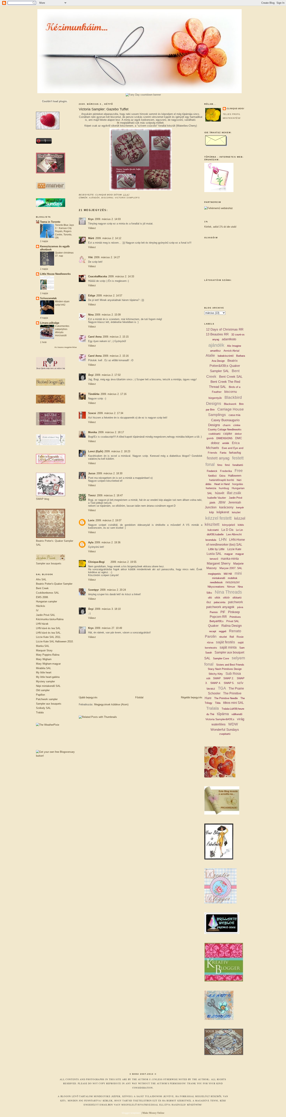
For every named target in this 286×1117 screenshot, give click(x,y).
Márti (91, 238)
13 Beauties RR (217, 334)
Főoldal (139, 697)
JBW (221, 502)
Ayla (90, 542)
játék (212, 502)
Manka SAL (42, 645)
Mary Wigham (44, 659)
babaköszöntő (225, 355)
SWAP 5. (229, 682)
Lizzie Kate (234, 549)
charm (227, 425)
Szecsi (92, 413)
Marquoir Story (44, 650)
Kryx (91, 219)
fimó (227, 465)
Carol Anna (95, 336)
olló (210, 597)
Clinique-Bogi (96, 561)
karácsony (226, 507)
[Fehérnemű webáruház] (218, 208)
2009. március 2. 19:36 (107, 542)
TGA (222, 688)
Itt (118, 122)
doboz (215, 443)
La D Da (227, 530)
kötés (241, 524)
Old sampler (43, 690)
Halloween (234, 475)
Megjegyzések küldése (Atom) (111, 704)
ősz (208, 602)
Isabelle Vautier (216, 497)
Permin (214, 612)
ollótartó (236, 597)
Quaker (213, 626)
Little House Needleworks (55, 273)
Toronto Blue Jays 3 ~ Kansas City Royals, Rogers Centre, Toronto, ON (64, 231)
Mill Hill (228, 573)
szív (240, 683)
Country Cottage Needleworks (224, 429)
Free (239, 470)
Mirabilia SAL (43, 668)
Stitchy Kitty (216, 673)
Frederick (212, 471)
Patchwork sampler (47, 699)
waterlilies (218, 724)
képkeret (223, 512)
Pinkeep (234, 612)
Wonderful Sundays (225, 729)
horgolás (237, 484)
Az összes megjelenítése (65, 347)
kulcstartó (213, 529)
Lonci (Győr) (95, 451)
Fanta (223, 452)
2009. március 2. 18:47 (110, 495)
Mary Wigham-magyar (48, 663)
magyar (228, 553)
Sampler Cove (221, 658)
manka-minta (230, 558)
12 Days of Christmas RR (224, 329)
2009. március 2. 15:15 (116, 336)
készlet (236, 512)
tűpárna (223, 714)
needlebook (216, 582)
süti (208, 678)
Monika (92, 432)
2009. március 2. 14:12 (108, 238)
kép (211, 512)
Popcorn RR (218, 616)
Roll (232, 636)
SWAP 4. (215, 682)
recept (212, 631)
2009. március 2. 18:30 (109, 473)
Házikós (40, 606)
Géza (222, 475)
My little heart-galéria (48, 677)
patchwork (235, 602)
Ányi (91, 374)
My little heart (43, 672)
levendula (210, 539)
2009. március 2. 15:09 (108, 314)
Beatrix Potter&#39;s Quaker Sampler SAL (225, 366)
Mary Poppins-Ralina (47, 654)
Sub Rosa (233, 674)
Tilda (217, 702)
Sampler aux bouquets (48, 703)
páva (240, 607)
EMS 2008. (42, 597)
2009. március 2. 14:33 (121, 276)
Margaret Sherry (219, 563)
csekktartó (214, 433)
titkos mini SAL (233, 702)
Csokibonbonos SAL (47, 592)
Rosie (240, 636)
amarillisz (215, 350)
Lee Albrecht (234, 534)
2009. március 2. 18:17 (111, 432)
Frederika (226, 471)
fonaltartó (237, 465)
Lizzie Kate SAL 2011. (48, 637)
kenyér (240, 507)
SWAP (217, 678)
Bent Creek (42, 588)
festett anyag (218, 458)
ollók (217, 597)
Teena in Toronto (50, 221)
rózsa (210, 642)
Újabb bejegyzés (88, 697)
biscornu (107, 198)
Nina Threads (228, 592)
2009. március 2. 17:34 (110, 413)
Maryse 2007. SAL (230, 568)
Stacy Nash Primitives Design (225, 669)
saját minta (228, 647)
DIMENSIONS (224, 438)
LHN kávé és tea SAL (48, 628)
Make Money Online (153, 1112)
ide (228, 226)
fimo (219, 465)
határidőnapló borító (221, 479)
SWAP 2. (228, 678)
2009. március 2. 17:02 (108, 374)
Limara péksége (49, 322)
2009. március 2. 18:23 (117, 451)
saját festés (225, 642)
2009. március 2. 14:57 (109, 295)
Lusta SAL (214, 554)
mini (238, 573)
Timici (92, 495)
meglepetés (214, 573)
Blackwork (230, 403)
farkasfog (235, 452)
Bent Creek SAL (230, 377)
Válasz (92, 228)
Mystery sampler (45, 681)
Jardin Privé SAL (45, 614)
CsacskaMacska (97, 276)
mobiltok (232, 578)
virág (240, 719)
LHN (222, 539)
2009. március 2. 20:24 (113, 589)
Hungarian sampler (46, 601)
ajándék (94, 198)
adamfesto (229, 339)
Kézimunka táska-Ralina (49, 619)
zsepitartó (224, 733)
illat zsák (234, 493)
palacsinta (219, 602)
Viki (90, 257)
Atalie (210, 355)
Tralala (40, 712)
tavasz (211, 688)
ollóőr (226, 597)
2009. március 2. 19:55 (123, 561)
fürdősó (212, 475)
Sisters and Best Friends (230, 664)
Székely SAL (43, 708)
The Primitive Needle (226, 698)
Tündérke (93, 394)
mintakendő (218, 578)
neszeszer (232, 582)
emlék (225, 443)
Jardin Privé (235, 497)
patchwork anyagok (220, 607)
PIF (222, 612)
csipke (227, 433)
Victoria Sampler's (127, 198)
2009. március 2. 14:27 (107, 257)
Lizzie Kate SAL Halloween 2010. (55, 641)
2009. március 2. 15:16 (116, 355)
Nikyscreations (216, 586)
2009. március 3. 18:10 (108, 608)
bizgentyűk (215, 397)
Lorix (91, 520)
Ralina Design (231, 626)
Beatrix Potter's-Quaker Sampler (54, 583)
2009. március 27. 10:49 (108, 628)
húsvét (219, 493)
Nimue (231, 586)
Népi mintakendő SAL (48, 685)
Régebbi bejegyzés (191, 697)
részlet (223, 636)
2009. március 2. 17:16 (113, 394)
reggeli (222, 631)
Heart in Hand (222, 484)
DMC (238, 438)
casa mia (234, 415)
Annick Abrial (231, 350)
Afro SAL (41, 579)
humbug (224, 488)
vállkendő (237, 714)
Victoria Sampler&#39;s (219, 719)
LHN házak (42, 623)
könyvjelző (228, 524)
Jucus (91, 473)
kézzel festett (218, 518)
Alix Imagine (234, 345)
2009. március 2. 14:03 (108, 219)
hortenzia (211, 488)
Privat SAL (232, 621)
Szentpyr (93, 589)
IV (37, 610)
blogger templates (131, 1112)
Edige (91, 295)
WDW (233, 724)
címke (236, 425)
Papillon (40, 694)
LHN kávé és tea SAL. (48, 632)
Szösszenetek (48, 298)
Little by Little (216, 549)
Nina (91, 314)
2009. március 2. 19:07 (108, 520)
